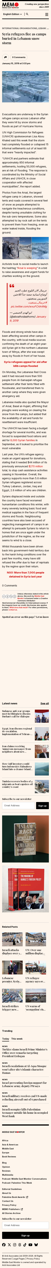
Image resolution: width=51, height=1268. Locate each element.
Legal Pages (19, 1258)
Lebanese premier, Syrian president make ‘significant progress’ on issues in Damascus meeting (11, 980)
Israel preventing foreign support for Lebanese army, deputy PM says (24, 1084)
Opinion (6, 1167)
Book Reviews (9, 1156)
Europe (5, 1152)
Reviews (6, 1171)
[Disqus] (25, 658)
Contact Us (7, 1201)
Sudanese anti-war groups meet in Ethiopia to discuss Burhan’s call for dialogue (16, 714)
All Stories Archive (11, 1213)
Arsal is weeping (27, 267)
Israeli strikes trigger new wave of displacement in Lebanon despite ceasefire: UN (12, 1008)
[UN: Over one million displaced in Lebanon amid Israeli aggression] (36, 939)
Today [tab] (5, 1038)
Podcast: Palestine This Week (17, 1183)
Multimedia (7, 1175)
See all (45, 703)
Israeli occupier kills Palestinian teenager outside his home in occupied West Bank (25, 1113)
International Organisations (19, 28)
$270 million (36, 466)
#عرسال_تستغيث (37, 302)
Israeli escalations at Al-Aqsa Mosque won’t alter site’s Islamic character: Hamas (24, 1070)
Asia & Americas (10, 1144)
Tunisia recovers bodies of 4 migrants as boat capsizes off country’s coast (17, 784)
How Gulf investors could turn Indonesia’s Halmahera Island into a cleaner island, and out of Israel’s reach (16, 766)
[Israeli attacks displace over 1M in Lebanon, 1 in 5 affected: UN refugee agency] (12, 939)
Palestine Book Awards (13, 1197)
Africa (5, 1140)
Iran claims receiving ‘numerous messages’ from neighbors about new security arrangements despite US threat (16, 749)
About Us (6, 1193)
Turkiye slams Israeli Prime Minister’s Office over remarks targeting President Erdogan (24, 1053)
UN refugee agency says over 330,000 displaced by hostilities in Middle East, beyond (36, 980)
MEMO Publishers (11, 1209)
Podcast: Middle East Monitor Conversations (24, 1179)
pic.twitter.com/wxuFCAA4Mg (29, 306)
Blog (4, 1162)
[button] (10, 248)
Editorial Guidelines (12, 1189)
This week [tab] (17, 1038)
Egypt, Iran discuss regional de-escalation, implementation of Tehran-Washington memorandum (17, 731)
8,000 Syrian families (22, 440)
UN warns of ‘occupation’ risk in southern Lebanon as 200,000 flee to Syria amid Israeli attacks (35, 1008)
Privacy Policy (9, 1205)
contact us (12, 610)
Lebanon (43, 28)
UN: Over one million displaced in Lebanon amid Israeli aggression (36, 952)
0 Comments (19, 57)
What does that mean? (18, 607)
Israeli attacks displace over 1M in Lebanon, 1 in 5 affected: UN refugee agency (12, 952)
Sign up (42, 805)
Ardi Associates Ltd (11, 1265)
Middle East (8, 1148)
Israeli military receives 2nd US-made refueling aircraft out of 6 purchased (24, 1097)
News (5, 1046)
